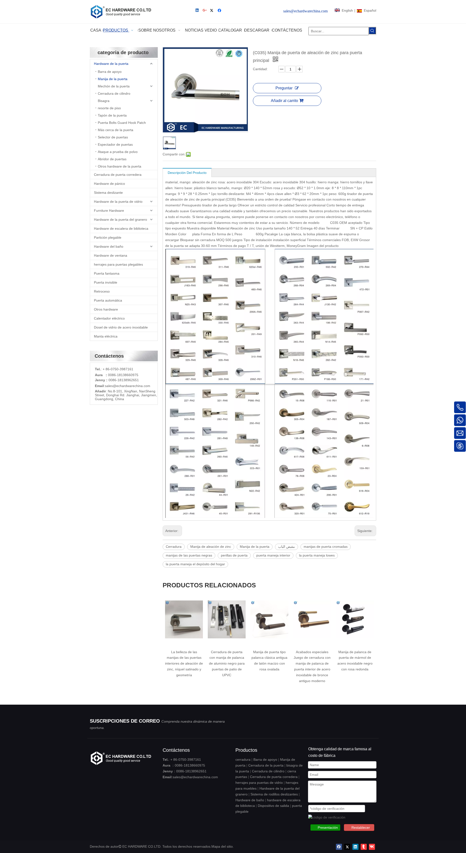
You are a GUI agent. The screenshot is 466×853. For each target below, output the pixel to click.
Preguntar (283, 88)
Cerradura (174, 547)
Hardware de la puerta (111, 64)
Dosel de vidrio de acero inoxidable (121, 327)
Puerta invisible (105, 282)
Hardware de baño (249, 800)
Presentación (328, 827)
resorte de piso (109, 108)
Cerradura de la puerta (265, 765)
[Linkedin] (197, 11)
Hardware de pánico (109, 184)
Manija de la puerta (112, 79)
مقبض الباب (286, 547)
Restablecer (360, 827)
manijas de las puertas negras (189, 555)
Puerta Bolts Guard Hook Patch (122, 123)
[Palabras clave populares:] (372, 30)
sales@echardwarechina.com (195, 777)
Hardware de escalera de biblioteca (121, 228)
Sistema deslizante (108, 192)
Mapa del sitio (222, 846)
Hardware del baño (108, 246)
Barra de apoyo (110, 72)
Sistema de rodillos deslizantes (274, 794)
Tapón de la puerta (112, 115)
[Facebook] (220, 11)
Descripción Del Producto (187, 173)
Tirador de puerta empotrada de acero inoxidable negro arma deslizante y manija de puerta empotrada (355, 663)
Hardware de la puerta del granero (120, 219)
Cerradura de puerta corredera (117, 175)
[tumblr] (364, 847)
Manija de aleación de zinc (210, 547)
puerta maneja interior (273, 555)
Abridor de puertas (112, 159)
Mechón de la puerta (114, 86)
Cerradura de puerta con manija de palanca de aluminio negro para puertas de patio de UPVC (184, 663)
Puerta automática (108, 300)
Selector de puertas (113, 137)
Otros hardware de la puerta (119, 166)
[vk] (372, 847)
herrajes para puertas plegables (118, 264)
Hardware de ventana (110, 255)
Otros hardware (106, 309)
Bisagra (103, 101)
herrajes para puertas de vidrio (259, 783)
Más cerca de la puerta (115, 130)
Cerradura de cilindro (114, 93)
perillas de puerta (234, 555)
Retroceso (102, 291)
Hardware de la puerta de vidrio (118, 201)
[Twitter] (212, 11)
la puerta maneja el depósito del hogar (195, 564)
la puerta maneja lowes (317, 555)
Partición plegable (107, 237)
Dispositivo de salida (273, 806)
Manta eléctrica (105, 336)
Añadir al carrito (284, 101)
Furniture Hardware (109, 210)
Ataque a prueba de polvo (118, 152)
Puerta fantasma (106, 273)
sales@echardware (119, 386)
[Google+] (205, 11)
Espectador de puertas (115, 144)
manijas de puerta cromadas (326, 547)
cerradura (242, 759)
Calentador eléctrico (109, 318)
